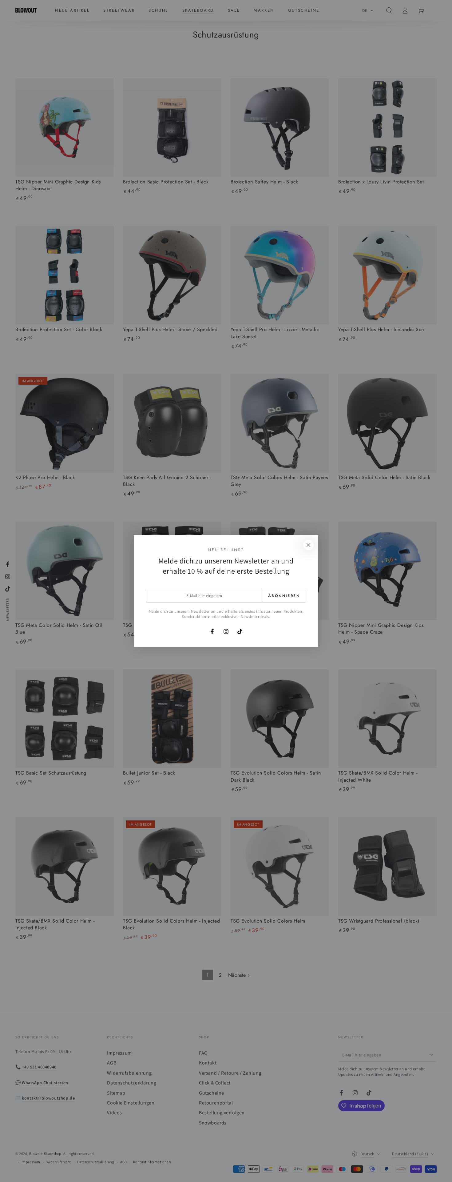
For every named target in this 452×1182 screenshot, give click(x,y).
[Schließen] (308, 545)
